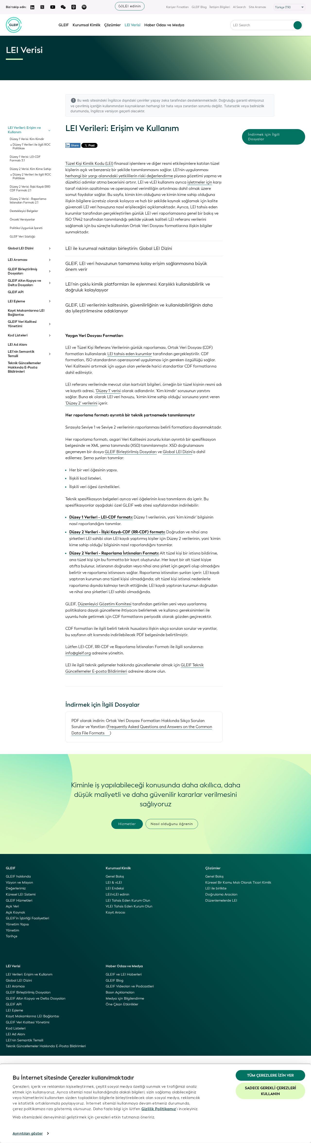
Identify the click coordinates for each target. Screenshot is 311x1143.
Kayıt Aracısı (115, 912)
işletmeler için (199, 182)
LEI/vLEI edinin (117, 894)
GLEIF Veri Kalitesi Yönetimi (22, 324)
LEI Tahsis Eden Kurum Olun (128, 900)
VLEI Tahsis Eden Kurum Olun (129, 906)
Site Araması (257, 7)
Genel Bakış (115, 876)
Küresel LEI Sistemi (20, 894)
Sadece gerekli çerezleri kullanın (270, 1090)
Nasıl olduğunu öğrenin (172, 824)
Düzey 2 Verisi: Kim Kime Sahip (30, 169)
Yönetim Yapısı (17, 924)
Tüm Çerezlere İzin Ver (270, 1075)
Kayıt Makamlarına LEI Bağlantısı (26, 312)
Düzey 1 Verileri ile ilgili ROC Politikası (32, 146)
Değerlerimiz (16, 888)
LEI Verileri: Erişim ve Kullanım (24, 130)
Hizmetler (127, 824)
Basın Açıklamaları (120, 992)
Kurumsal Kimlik (86, 25)
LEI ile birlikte (215, 888)
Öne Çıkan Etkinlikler (122, 1004)
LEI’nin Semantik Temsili (21, 354)
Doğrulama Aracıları (221, 894)
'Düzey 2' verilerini (81, 403)
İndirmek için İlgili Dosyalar (264, 136)
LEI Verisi (132, 25)
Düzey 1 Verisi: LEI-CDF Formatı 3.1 (25, 158)
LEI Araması (17, 260)
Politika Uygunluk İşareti (26, 228)
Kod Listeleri (17, 335)
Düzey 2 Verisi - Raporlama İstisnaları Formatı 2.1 (28, 200)
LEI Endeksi (115, 888)
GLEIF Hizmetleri (19, 900)
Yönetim (12, 930)
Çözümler (112, 25)
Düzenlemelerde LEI (221, 900)
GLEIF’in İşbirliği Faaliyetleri (27, 918)
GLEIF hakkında (18, 876)
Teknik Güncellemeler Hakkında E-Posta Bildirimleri (24, 367)
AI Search (239, 7)
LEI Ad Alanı (17, 345)
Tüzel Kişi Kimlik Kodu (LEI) (89, 163)
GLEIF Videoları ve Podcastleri (130, 986)
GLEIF (64, 25)
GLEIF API (16, 292)
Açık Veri (12, 906)
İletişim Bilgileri (219, 7)
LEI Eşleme (16, 301)
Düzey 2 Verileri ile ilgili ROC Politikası (32, 176)
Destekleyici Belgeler (24, 211)
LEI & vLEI (114, 882)
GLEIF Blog (199, 7)
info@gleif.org (78, 653)
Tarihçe (11, 936)
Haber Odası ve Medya (164, 25)
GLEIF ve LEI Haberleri (124, 974)
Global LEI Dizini (20, 248)
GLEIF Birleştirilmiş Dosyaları (22, 271)
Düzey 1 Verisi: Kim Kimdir (27, 139)
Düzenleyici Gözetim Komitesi (104, 604)
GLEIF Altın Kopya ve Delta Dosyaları (24, 283)
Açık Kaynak (15, 912)
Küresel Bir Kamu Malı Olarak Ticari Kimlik (238, 882)
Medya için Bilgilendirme (125, 998)
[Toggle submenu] (49, 130)
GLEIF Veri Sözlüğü (22, 236)
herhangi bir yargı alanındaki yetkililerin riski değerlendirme (119, 175)
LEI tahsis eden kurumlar (129, 353)
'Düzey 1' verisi (108, 390)
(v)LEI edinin (130, 6)
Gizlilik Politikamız (158, 1108)
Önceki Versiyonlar (22, 219)
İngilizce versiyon (104, 111)
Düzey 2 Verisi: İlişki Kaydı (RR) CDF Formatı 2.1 (30, 188)
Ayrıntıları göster (28, 1133)
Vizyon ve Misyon (19, 882)
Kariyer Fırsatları (177, 7)
